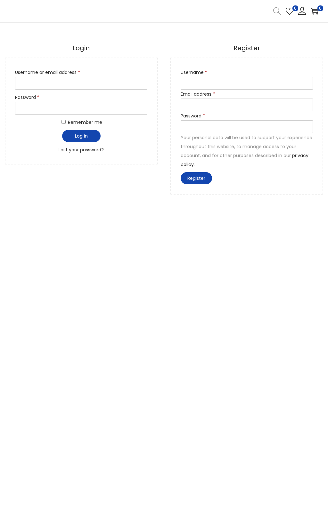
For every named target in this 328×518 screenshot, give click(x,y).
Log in (81, 136)
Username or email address (47, 72)
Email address (198, 94)
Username (194, 72)
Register (196, 178)
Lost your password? (81, 150)
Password (27, 97)
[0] (289, 11)
